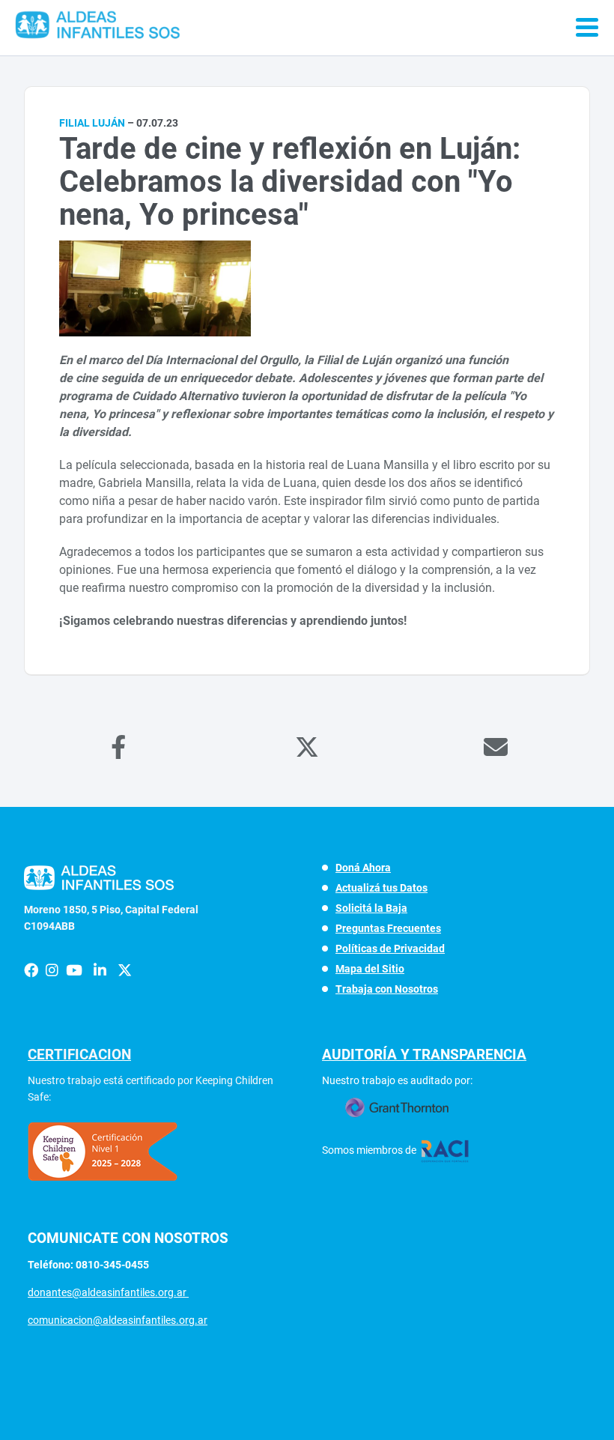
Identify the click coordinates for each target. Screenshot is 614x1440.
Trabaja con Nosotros (386, 989)
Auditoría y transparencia (424, 1054)
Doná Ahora (363, 868)
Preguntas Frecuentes (388, 928)
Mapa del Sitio (369, 969)
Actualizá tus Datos (381, 888)
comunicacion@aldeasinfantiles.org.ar (117, 1320)
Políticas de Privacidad (390, 949)
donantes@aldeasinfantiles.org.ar (108, 1292)
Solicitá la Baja (371, 908)
